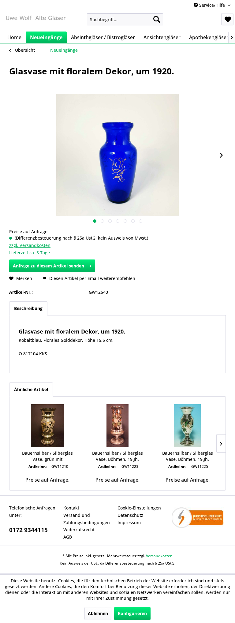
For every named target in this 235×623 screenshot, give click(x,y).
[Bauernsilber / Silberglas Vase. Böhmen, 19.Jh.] (117, 425)
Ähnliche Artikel (31, 389)
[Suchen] (156, 19)
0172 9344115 (28, 530)
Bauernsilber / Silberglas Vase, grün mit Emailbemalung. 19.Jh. (47, 456)
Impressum (129, 522)
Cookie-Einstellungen (139, 508)
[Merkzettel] (227, 19)
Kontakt (71, 508)
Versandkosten (159, 555)
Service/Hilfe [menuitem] (212, 5)
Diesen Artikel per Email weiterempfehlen (91, 278)
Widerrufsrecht (79, 529)
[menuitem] (125, 19)
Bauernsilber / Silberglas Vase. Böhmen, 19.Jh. (117, 456)
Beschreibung (28, 308)
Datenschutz (130, 515)
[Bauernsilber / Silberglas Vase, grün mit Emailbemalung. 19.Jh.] (47, 425)
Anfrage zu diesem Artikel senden (48, 266)
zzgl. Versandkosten (29, 245)
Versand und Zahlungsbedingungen (86, 518)
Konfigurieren (132, 613)
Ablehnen (98, 613)
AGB (67, 537)
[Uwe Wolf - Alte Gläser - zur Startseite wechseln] (35, 20)
